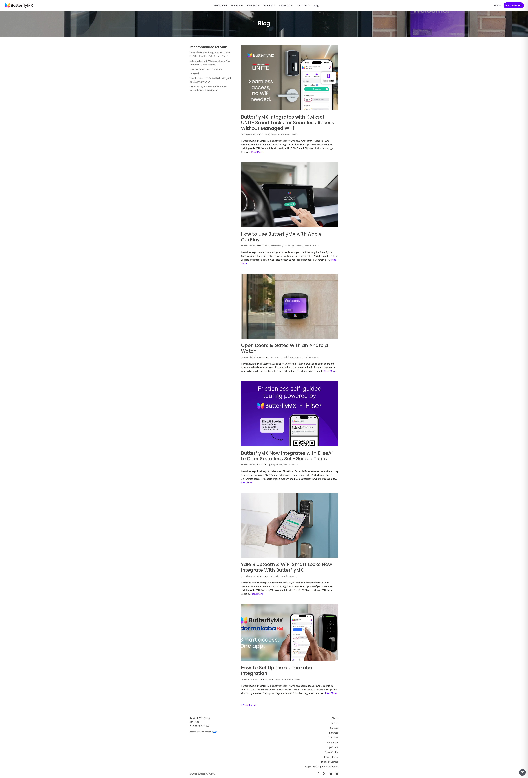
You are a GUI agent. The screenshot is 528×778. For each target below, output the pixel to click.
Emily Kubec (249, 134)
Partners (333, 732)
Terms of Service (329, 761)
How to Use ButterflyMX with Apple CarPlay (281, 237)
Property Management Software (321, 766)
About (335, 718)
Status (335, 722)
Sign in (497, 6)
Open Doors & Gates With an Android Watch (284, 348)
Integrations (276, 134)
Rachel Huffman (251, 679)
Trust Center (331, 752)
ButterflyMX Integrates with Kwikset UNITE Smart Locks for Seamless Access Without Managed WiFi (287, 123)
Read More (257, 152)
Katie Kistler (249, 245)
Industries (252, 6)
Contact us (302, 6)
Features (235, 6)
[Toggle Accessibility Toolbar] (522, 772)
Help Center (332, 747)
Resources (284, 6)
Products (268, 6)
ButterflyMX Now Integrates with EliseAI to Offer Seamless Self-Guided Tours (287, 456)
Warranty (333, 737)
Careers (334, 727)
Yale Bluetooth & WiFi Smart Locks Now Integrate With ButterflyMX (286, 567)
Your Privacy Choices (200, 731)
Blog (316, 6)
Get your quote (513, 5)
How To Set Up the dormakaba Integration (276, 670)
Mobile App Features (293, 245)
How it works (220, 6)
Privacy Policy (331, 756)
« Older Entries (248, 705)
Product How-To (290, 134)
